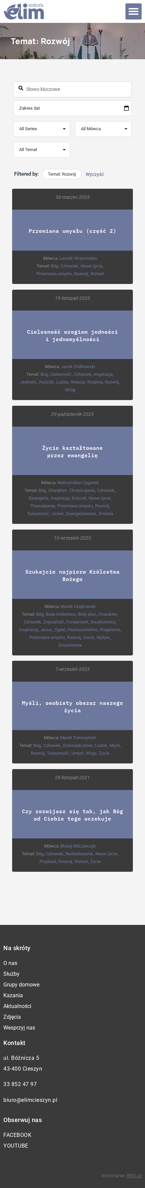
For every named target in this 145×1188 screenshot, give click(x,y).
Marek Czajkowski (78, 606)
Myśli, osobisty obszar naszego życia (72, 706)
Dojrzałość (54, 621)
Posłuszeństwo (82, 629)
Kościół (46, 382)
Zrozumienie (70, 645)
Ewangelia (38, 498)
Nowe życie (92, 265)
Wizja (91, 753)
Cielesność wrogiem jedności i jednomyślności (72, 335)
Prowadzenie (42, 505)
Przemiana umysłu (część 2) (72, 230)
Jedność (28, 382)
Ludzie (62, 382)
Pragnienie (110, 629)
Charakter (57, 490)
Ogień (59, 629)
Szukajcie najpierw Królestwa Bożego (72, 575)
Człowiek (69, 265)
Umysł (77, 753)
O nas (10, 963)
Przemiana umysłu (54, 273)
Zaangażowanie (81, 513)
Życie (104, 753)
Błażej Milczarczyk (78, 846)
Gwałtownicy (102, 621)
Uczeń (57, 513)
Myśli (115, 745)
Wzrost (97, 273)
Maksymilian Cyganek (78, 482)
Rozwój (81, 273)
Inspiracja (103, 374)
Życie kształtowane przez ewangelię (72, 451)
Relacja (78, 382)
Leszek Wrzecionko (78, 258)
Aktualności (17, 1006)
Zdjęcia (12, 1017)
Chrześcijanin (82, 490)
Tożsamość (38, 513)
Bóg (54, 265)
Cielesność (60, 374)
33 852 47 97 (20, 1084)
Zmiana (105, 513)
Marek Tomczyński (78, 737)
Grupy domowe (21, 984)
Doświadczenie (77, 745)
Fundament (77, 621)
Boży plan (87, 614)
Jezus (46, 629)
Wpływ (103, 637)
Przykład (47, 861)
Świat (88, 637)
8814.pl (134, 1175)
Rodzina (95, 382)
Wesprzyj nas (19, 1027)
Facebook (17, 1135)
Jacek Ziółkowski (78, 366)
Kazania (13, 995)
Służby (11, 974)
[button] (133, 11)
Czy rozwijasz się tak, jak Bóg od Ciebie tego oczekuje (72, 814)
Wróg (70, 389)
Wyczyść (95, 174)
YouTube (15, 1146)
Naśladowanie (79, 853)
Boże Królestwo (61, 614)
